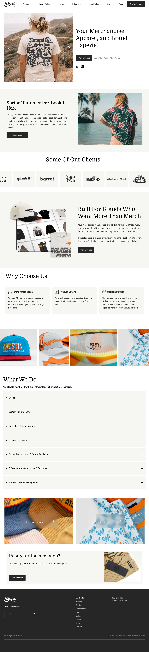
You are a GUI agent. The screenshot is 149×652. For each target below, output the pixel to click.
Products (79, 601)
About (121, 4)
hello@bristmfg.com (119, 600)
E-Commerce (76, 4)
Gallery (109, 4)
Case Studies (94, 4)
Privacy (111, 636)
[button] (27, 4)
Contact (79, 627)
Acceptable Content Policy (136, 636)
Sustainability (120, 636)
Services (62, 4)
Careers (79, 620)
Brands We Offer (45, 4)
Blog (77, 612)
